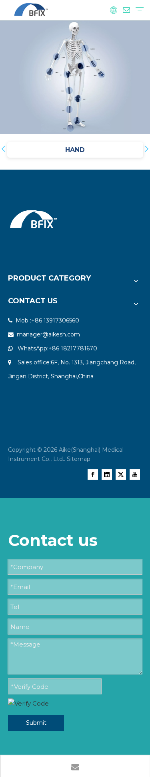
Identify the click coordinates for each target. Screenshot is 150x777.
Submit (36, 722)
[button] (3, 150)
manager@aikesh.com (48, 334)
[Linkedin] (107, 474)
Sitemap (78, 459)
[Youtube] (135, 474)
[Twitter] (121, 474)
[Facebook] (93, 474)
